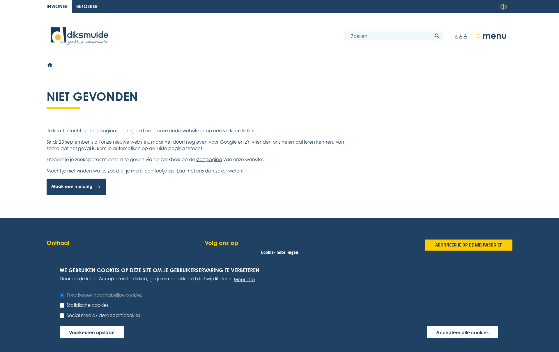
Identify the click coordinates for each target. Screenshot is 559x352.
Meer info (244, 279)
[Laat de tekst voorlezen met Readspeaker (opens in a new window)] (503, 7)
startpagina (209, 159)
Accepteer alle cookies (462, 332)
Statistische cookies (87, 305)
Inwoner (57, 6)
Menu (494, 35)
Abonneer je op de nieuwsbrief (468, 245)
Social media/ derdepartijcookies (103, 315)
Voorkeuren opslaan (92, 332)
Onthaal (58, 243)
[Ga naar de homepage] (79, 35)
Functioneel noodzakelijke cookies (104, 295)
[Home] (50, 64)
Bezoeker (87, 6)
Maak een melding (71, 186)
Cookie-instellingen (279, 252)
